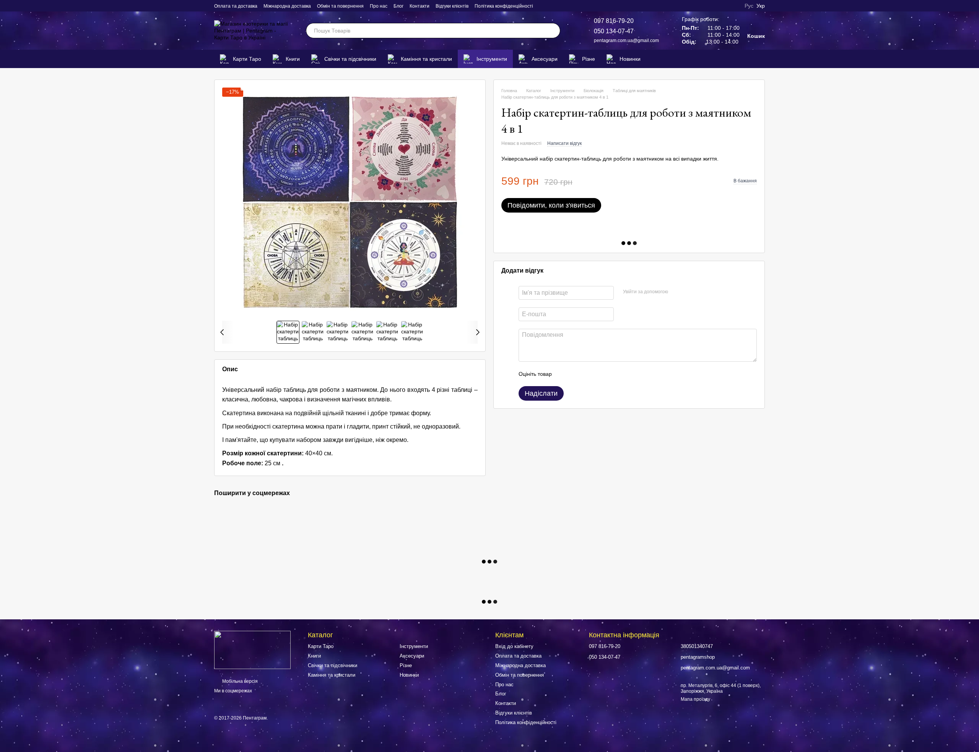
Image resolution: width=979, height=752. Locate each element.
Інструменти (491, 59)
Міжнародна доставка (287, 6)
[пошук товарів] (552, 30)
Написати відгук (564, 143)
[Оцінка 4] (601, 374)
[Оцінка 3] (589, 374)
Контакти (419, 6)
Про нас (378, 6)
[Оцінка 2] (577, 374)
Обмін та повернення (340, 6)
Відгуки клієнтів (452, 6)
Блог (398, 6)
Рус (749, 5)
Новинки (630, 59)
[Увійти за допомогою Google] (688, 292)
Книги (293, 59)
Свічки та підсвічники (350, 59)
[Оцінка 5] (613, 374)
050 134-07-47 (614, 31)
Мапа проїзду (695, 699)
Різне (588, 59)
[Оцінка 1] (564, 374)
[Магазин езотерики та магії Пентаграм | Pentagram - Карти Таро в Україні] (252, 649)
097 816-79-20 (614, 21)
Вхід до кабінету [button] (514, 646)
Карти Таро (247, 59)
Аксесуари (545, 59)
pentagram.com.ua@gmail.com (626, 40)
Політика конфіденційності (504, 6)
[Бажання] (747, 59)
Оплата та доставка (235, 6)
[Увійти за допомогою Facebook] (676, 292)
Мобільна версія (239, 681)
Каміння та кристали (426, 59)
